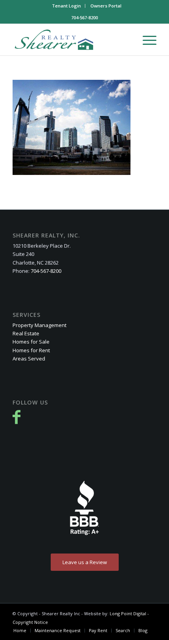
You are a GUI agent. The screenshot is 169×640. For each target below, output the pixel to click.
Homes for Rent (31, 350)
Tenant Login (66, 6)
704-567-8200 (84, 17)
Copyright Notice (30, 622)
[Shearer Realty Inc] (70, 39)
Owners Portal (105, 6)
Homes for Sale (31, 341)
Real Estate (26, 333)
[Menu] (145, 39)
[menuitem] (66, 6)
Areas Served (29, 358)
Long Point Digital (128, 613)
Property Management (39, 325)
